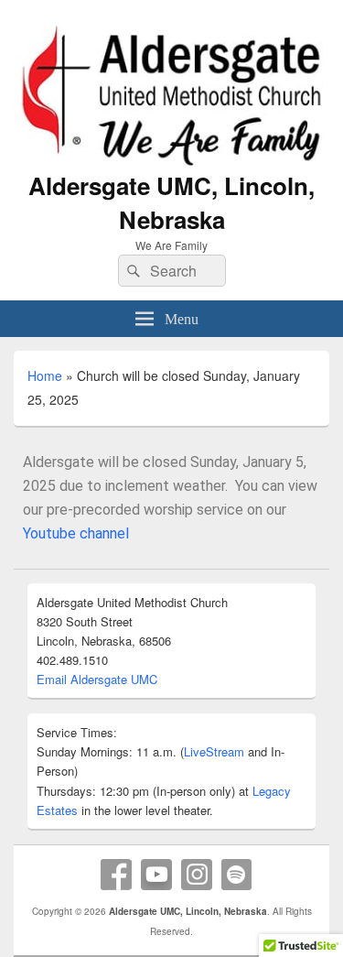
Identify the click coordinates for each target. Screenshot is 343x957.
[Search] (131, 271)
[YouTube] (156, 874)
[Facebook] (116, 874)
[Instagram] (196, 874)
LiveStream (214, 751)
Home (44, 375)
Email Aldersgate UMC (97, 679)
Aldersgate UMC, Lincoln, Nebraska (171, 202)
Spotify (236, 874)
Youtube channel (76, 533)
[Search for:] (172, 270)
